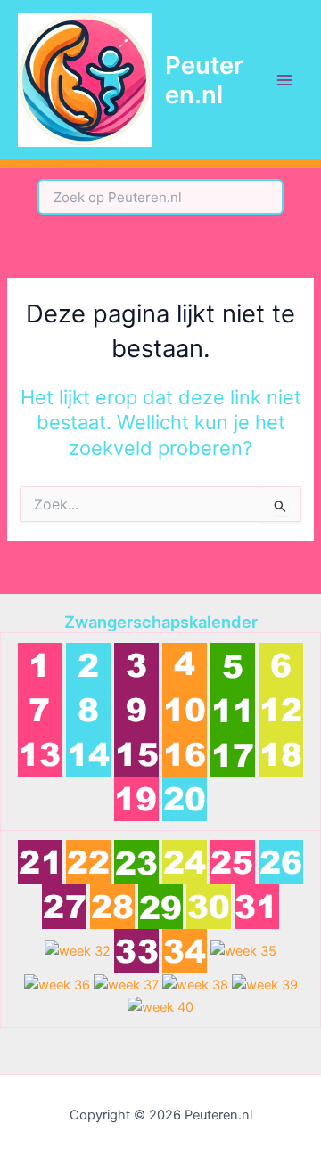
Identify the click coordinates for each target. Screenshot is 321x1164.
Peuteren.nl (204, 80)
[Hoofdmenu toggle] (284, 80)
